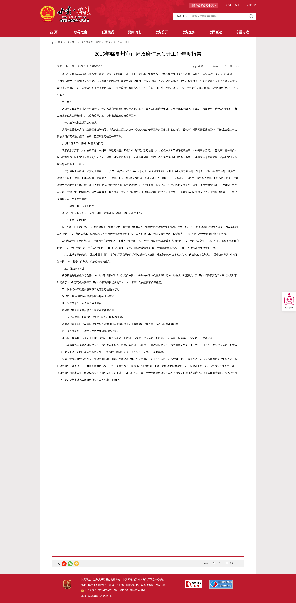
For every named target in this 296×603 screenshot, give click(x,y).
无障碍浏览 (250, 5)
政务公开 (161, 32)
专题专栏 (242, 32)
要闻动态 (134, 32)
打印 (219, 563)
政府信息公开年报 (91, 42)
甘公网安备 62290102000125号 (100, 590)
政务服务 (188, 32)
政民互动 (215, 32)
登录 (228, 5)
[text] (217, 16)
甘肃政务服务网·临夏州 (203, 5)
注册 (237, 5)
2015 (107, 42)
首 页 (54, 32)
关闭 (231, 563)
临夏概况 (107, 32)
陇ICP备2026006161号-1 (132, 590)
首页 (60, 42)
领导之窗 (80, 32)
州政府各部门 (121, 42)
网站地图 (161, 585)
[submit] (251, 16)
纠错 (206, 563)
